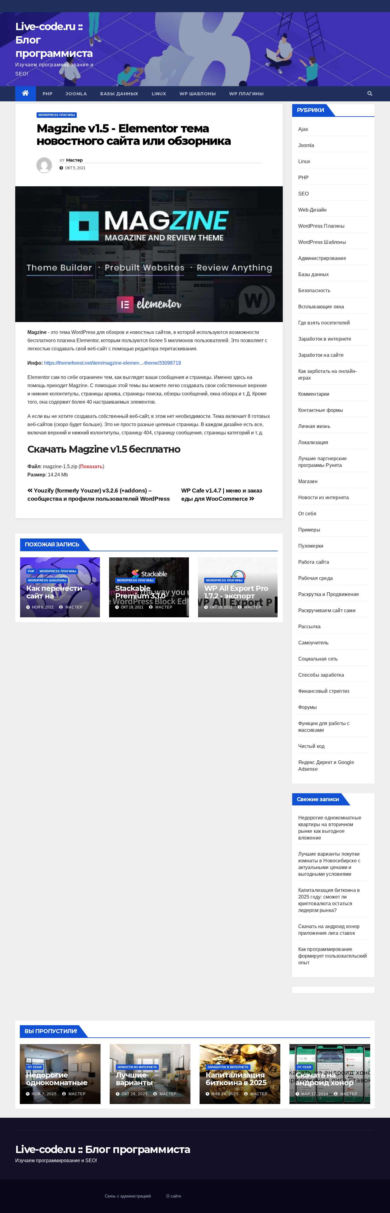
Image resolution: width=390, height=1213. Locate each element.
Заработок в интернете (325, 339)
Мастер (74, 160)
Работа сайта (313, 562)
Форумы (307, 707)
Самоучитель (313, 642)
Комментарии (314, 394)
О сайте (173, 1196)
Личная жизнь (314, 426)
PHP (48, 93)
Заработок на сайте (321, 355)
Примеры (309, 529)
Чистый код (311, 746)
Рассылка (309, 626)
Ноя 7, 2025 (44, 1094)
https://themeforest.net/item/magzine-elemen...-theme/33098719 (112, 363)
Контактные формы (320, 410)
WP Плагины (246, 93)
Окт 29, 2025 (135, 1094)
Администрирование (322, 258)
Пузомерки (311, 546)
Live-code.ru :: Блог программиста (102, 1149)
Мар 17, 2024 (314, 1094)
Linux (159, 93)
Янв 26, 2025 (225, 1094)
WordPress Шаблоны (47, 580)
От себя (307, 513)
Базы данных (119, 93)
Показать (91, 466)
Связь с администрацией (128, 1196)
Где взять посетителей (324, 322)
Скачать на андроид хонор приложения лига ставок (330, 1086)
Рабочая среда (315, 578)
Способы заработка (321, 675)
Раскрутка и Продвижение (328, 594)
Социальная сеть (318, 658)
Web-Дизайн (312, 209)
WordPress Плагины (56, 115)
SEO (303, 193)
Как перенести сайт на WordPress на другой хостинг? (57, 599)
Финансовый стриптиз (323, 691)
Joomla (76, 93)
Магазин (307, 481)
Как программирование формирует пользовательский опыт (332, 956)
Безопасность (314, 290)
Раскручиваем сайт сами (327, 610)
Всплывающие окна (321, 306)
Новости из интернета (323, 497)
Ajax (303, 129)
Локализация (313, 442)
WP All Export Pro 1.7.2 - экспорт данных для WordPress (236, 599)
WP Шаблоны (197, 93)
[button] (369, 93)
